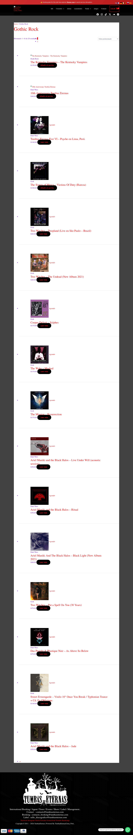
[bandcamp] (118, 14)
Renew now (71, 2)
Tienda (87, 9)
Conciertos (59, 9)
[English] (116, 3)
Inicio (16, 24)
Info (52, 9)
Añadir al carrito (47, 65)
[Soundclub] (114, 14)
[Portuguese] (126, 3)
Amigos (96, 9)
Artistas (69, 9)
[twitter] (106, 14)
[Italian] (123, 3)
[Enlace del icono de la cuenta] (93, 14)
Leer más (44, 142)
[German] (121, 3)
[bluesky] (110, 14)
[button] (17, 14)
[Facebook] (98, 14)
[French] (119, 3)
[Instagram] (102, 14)
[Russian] (128, 3)
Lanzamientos (78, 9)
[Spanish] (130, 3)
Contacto (103, 9)
